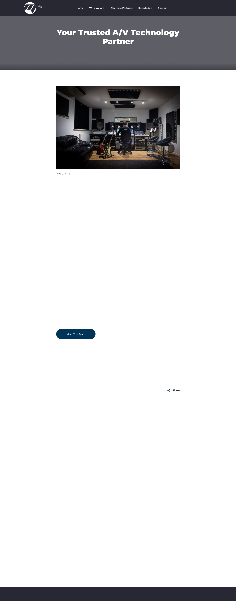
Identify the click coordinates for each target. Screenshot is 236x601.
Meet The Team (76, 334)
